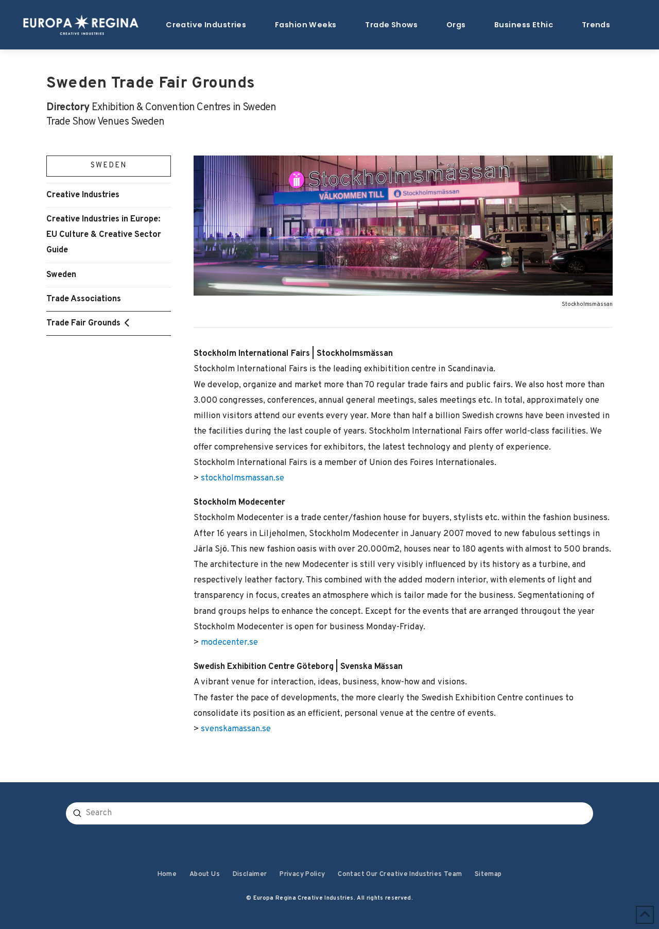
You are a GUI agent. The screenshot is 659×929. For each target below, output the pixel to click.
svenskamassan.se (236, 729)
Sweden (61, 274)
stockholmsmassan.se (242, 478)
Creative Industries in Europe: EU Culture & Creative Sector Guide (103, 234)
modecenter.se (229, 642)
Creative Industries (82, 195)
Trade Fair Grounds (83, 323)
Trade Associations (83, 299)
